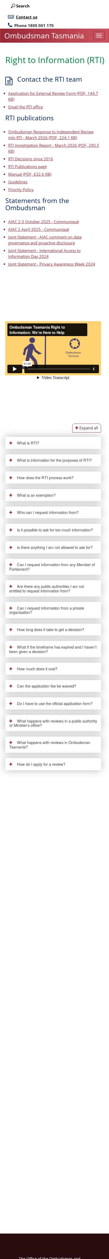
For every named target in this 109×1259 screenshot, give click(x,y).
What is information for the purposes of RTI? (54, 460)
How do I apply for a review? (40, 764)
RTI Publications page (27, 166)
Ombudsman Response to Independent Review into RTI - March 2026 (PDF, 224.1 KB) (51, 134)
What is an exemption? (36, 495)
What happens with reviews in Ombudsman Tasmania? (49, 744)
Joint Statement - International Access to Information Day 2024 (44, 253)
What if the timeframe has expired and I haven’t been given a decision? (53, 649)
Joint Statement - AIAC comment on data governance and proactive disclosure (44, 240)
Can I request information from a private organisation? (46, 610)
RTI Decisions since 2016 (30, 159)
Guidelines (18, 182)
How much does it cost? (36, 668)
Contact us (26, 17)
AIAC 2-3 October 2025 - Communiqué (43, 221)
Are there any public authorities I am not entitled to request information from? (46, 588)
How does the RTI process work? (45, 477)
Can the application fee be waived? (46, 686)
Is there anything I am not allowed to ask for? (54, 547)
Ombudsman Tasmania (44, 35)
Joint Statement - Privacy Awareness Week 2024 (51, 264)
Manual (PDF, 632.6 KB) (29, 174)
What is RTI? (27, 443)
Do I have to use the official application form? (54, 703)
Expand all (88, 428)
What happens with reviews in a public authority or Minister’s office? (53, 723)
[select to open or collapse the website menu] (99, 35)
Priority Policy (21, 189)
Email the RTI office (25, 107)
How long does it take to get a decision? (50, 629)
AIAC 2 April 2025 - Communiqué (38, 229)
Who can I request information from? (47, 512)
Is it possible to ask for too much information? (54, 529)
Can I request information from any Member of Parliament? (52, 567)
